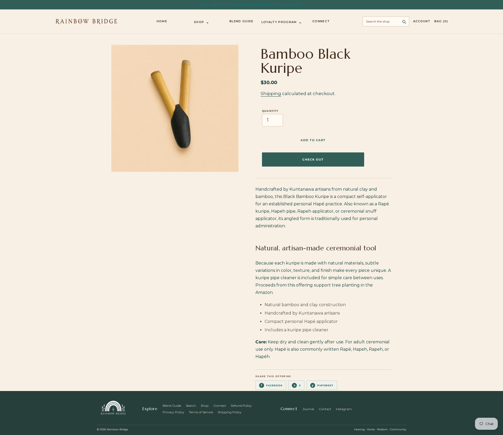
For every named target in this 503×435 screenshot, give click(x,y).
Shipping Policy (230, 412)
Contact (325, 409)
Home (162, 21)
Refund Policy (241, 406)
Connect (321, 21)
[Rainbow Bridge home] (86, 21)
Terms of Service (201, 412)
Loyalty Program (281, 22)
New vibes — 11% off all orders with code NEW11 (251, 4)
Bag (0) (441, 21)
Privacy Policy (173, 412)
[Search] (404, 21)
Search (191, 406)
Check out (313, 159)
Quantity (270, 111)
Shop (202, 22)
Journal (308, 409)
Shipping (271, 93)
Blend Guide (241, 21)
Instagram (344, 409)
